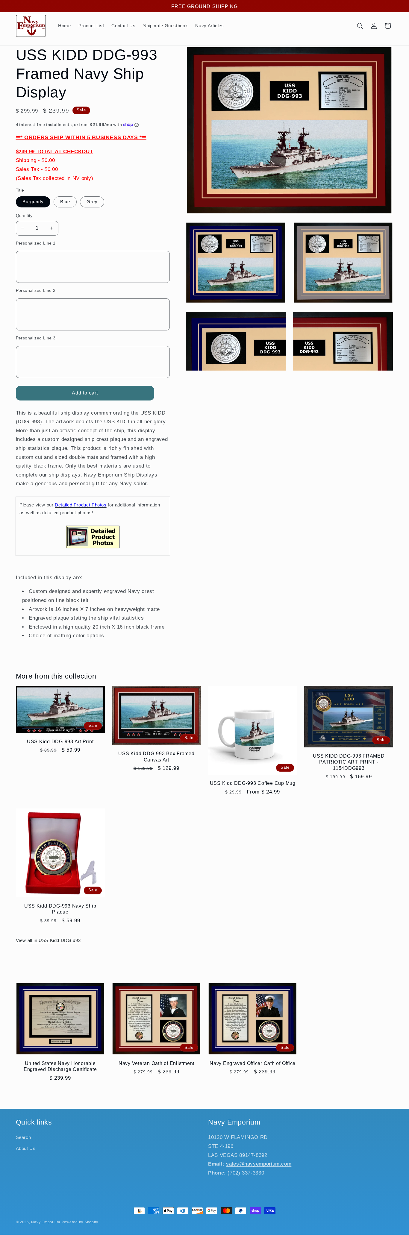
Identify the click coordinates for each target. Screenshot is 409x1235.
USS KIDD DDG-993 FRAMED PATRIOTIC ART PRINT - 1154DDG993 (348, 762)
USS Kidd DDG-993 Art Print (60, 741)
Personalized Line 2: (36, 290)
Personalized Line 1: (36, 243)
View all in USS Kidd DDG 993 (48, 940)
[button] (360, 26)
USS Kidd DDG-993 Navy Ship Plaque (60, 908)
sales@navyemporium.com (258, 1164)
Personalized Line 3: (36, 338)
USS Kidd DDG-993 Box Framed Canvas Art (156, 756)
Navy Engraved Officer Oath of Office (253, 1063)
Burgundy (33, 201)
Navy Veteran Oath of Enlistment (156, 1063)
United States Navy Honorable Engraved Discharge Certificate (60, 1066)
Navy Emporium (45, 1222)
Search (23, 1137)
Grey (92, 201)
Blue (65, 201)
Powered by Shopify (80, 1222)
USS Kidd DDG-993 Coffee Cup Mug (253, 783)
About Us (26, 1148)
